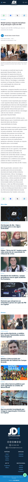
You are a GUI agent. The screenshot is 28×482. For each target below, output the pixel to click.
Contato (21, 469)
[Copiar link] (24, 15)
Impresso (21, 456)
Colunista (21, 454)
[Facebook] (8, 442)
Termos (21, 465)
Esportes (7, 456)
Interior (7, 460)
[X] (13, 442)
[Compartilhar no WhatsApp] (4, 15)
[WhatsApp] (20, 442)
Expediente (21, 471)
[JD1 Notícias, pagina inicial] (14, 2)
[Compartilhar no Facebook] (11, 15)
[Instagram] (10, 442)
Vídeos (7, 467)
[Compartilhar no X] (17, 15)
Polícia (7, 458)
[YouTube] (15, 442)
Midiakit (21, 467)
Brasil (7, 454)
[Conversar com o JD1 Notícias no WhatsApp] (25, 475)
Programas (7, 465)
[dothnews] (16, 480)
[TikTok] (17, 442)
